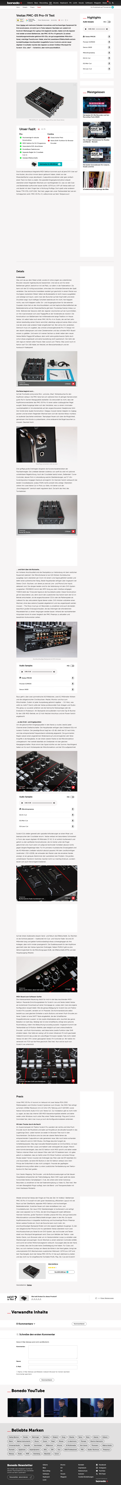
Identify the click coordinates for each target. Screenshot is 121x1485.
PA (70, 3)
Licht (75, 3)
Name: (18, 1361)
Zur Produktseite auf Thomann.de (101, 7)
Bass (36, 3)
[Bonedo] (14, 3)
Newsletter (18, 1477)
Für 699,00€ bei (60, 1272)
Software (89, 3)
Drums (56, 3)
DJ (50, 3)
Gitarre (30, 3)
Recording (44, 3)
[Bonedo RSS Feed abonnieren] (113, 3)
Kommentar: (20, 1346)
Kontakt (81, 1465)
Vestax (22, 25)
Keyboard (64, 3)
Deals (105, 3)
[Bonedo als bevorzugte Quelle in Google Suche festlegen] (30, 20)
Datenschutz (82, 1471)
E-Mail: (18, 1366)
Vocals (81, 3)
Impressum (82, 1468)
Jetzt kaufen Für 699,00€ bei (48, 164)
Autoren (81, 1474)
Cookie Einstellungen (85, 1477)
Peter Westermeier (43, 20)
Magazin (97, 3)
